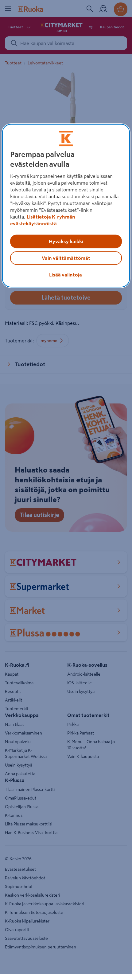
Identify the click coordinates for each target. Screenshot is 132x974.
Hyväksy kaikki (66, 241)
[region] (66, 205)
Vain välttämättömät (66, 258)
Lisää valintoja (65, 274)
